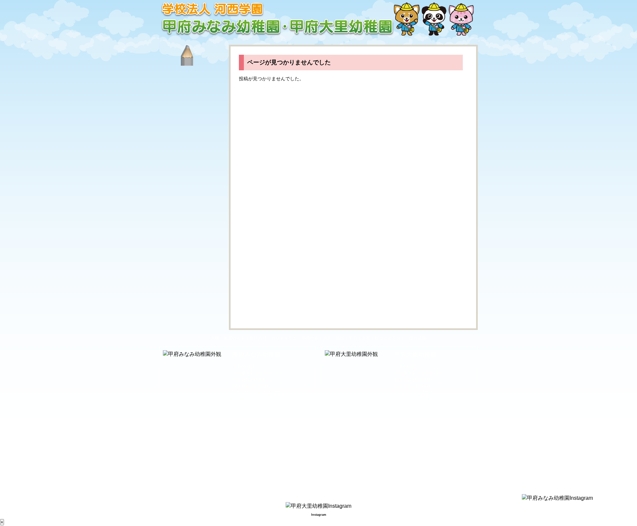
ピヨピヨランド (192, 247)
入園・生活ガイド (192, 80)
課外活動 (192, 275)
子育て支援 (192, 219)
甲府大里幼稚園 (415, 354)
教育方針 (192, 107)
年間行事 (192, 163)
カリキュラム (192, 135)
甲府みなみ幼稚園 (256, 354)
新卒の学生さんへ (192, 302)
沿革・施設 (192, 191)
